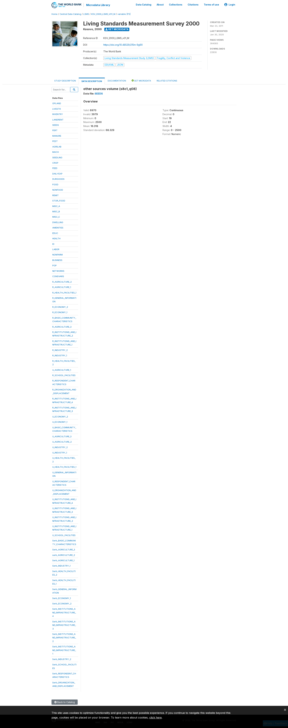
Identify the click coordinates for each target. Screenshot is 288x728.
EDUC (55, 233)
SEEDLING (57, 157)
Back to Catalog (66, 702)
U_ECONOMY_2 (60, 416)
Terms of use (211, 4)
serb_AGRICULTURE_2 (63, 555)
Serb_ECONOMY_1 (61, 598)
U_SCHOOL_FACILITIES (64, 535)
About (160, 4)
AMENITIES (57, 227)
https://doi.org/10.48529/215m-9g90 (123, 44)
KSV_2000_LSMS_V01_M (103, 14)
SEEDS (55, 125)
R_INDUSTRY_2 (60, 350)
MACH (55, 152)
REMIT (55, 195)
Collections (175, 4)
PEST (55, 141)
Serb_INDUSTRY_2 (61, 659)
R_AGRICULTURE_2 (62, 281)
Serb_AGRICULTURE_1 (63, 560)
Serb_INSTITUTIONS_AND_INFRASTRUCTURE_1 (64, 650)
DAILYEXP (57, 173)
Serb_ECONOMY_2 (62, 603)
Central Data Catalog (70, 14)
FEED (54, 168)
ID (53, 244)
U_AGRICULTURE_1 (61, 370)
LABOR (55, 249)
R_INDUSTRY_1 (59, 355)
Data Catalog (143, 4)
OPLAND (56, 103)
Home (55, 14)
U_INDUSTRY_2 (60, 447)
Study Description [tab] (65, 80)
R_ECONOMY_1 (59, 312)
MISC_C (56, 216)
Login (232, 4)
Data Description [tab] (92, 81)
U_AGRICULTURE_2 (62, 441)
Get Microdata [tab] (142, 80)
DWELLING (57, 222)
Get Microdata (118, 29)
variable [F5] (124, 14)
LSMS (86, 14)
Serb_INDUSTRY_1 (61, 565)
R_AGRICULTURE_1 (61, 287)
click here (155, 717)
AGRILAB (56, 146)
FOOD (55, 184)
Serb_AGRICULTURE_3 (63, 549)
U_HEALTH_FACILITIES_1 (64, 467)
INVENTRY (57, 114)
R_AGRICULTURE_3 (62, 326)
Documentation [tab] (117, 80)
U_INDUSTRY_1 (59, 452)
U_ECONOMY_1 (59, 422)
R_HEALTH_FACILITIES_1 (64, 292)
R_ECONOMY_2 (60, 307)
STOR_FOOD (58, 200)
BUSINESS (57, 260)
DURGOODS (58, 179)
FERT (55, 130)
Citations (193, 4)
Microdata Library (98, 5)
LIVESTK (56, 108)
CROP (55, 162)
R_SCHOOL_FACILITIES (64, 375)
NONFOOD (57, 189)
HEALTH (56, 238)
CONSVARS (58, 276)
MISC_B (56, 211)
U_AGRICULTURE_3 (62, 436)
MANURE (56, 135)
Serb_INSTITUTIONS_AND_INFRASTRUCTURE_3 (64, 625)
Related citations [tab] (167, 80)
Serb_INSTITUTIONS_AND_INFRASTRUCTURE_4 (64, 612)
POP (54, 265)
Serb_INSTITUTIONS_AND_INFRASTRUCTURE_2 (64, 638)
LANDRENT (58, 119)
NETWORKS (58, 271)
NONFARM (57, 254)
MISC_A (56, 206)
